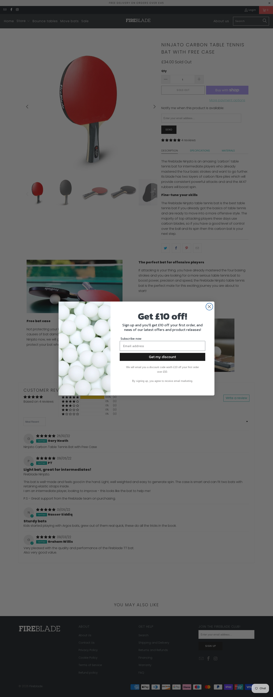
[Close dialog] (209, 306)
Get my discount (162, 356)
